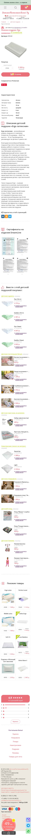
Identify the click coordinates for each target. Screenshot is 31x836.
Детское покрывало (8, 479)
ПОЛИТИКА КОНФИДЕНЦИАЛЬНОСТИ (14, 790)
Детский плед (6, 509)
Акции (4, 815)
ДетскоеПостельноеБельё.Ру (15, 13)
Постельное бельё (15, 730)
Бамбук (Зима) (19, 340)
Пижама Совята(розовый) (22, 558)
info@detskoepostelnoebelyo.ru (11, 800)
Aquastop (17, 451)
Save (5, 85)
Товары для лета (15, 757)
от (16, 32)
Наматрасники (15, 745)
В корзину (17, 74)
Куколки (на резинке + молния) (22, 399)
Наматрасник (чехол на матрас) (13, 446)
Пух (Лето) (17, 299)
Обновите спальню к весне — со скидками (15, 2)
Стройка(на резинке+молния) (22, 386)
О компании (6, 817)
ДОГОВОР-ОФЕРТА (7, 788)
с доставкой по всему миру (17, 16)
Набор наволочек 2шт (21, 418)
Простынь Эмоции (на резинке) (22, 432)
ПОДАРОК (8, 833)
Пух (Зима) (17, 326)
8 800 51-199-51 (8, 19)
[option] (15, 50)
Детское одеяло (7, 296)
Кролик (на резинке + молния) (22, 357)
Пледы (15, 741)
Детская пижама (7, 541)
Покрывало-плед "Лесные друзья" (22, 495)
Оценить (15, 721)
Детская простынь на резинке (12, 413)
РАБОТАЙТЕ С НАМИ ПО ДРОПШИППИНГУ (15, 792)
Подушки (15, 749)
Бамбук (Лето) (19, 313)
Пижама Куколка (19, 544)
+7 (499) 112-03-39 (22, 19)
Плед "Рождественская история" (22, 526)
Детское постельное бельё (11, 354)
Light (15, 465)
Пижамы (15, 753)
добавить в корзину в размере (21, 306)
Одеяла (16, 734)
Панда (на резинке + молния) (22, 371)
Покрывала (15, 738)
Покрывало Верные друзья (22, 482)
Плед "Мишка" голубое (22, 512)
